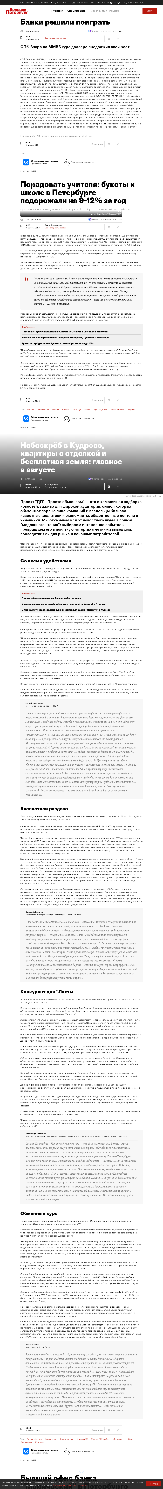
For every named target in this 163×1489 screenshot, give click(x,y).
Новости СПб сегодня (60, 409)
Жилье (130, 1439)
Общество (131, 409)
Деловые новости (117, 409)
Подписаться (82, 2)
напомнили (44, 375)
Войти (149, 11)
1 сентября (76, 409)
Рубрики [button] (57, 10)
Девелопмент (26, 1442)
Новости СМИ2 (28, 171)
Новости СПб (43, 409)
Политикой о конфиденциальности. (70, 1485)
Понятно (153, 1484)
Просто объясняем (34, 1439)
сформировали (132, 385)
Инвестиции (40, 1442)
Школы (87, 409)
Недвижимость (118, 1439)
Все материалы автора (55, 38)
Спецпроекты (50, 1439)
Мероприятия (98, 10)
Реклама (114, 10)
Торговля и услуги (100, 409)
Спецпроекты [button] (77, 10)
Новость (30, 409)
